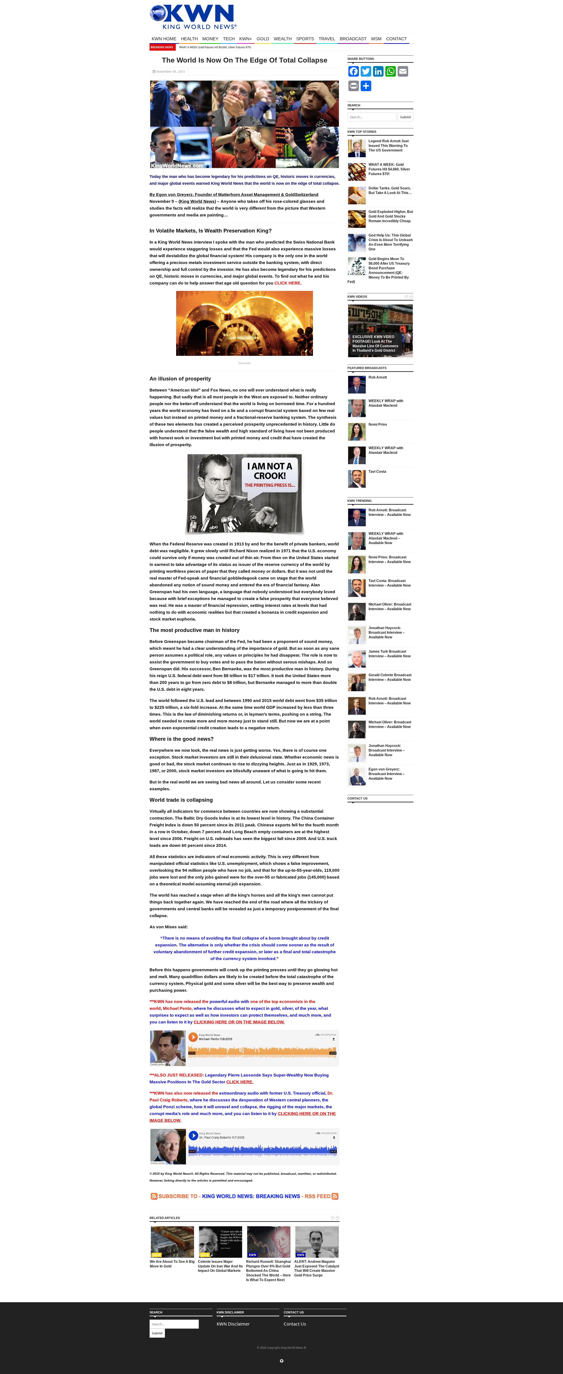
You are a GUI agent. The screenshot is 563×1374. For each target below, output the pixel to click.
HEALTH (189, 38)
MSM (376, 38)
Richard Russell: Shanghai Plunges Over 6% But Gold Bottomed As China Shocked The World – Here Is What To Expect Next (268, 1271)
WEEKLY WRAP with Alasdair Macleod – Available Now (386, 538)
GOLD (263, 38)
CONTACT (396, 38)
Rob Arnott (378, 377)
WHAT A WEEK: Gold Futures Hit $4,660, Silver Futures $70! (214, 47)
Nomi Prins (378, 424)
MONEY (210, 38)
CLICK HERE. (239, 1082)
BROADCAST (353, 38)
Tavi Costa (377, 471)
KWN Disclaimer (233, 1324)
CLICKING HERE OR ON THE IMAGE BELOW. (239, 1022)
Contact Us (295, 1324)
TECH (229, 38)
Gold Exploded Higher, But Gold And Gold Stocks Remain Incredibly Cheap (391, 216)
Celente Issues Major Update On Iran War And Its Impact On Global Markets (220, 1266)
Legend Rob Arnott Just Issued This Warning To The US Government (389, 145)
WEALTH (283, 38)
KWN (252, 1255)
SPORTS (305, 38)
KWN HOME (164, 38)
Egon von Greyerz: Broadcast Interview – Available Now (387, 773)
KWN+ (245, 38)
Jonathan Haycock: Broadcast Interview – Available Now (387, 632)
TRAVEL (327, 38)
